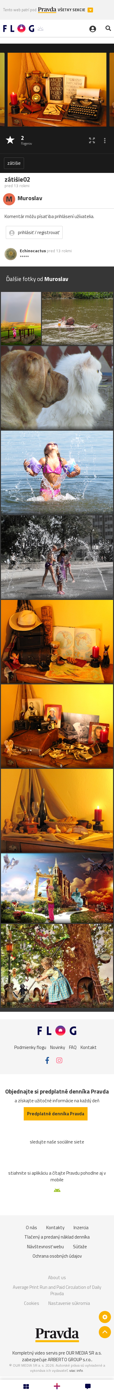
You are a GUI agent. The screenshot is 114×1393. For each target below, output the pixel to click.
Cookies (31, 1303)
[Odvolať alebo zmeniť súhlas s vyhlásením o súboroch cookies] (105, 1317)
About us (57, 1277)
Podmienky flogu (30, 1047)
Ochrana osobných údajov (57, 1256)
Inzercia (81, 1227)
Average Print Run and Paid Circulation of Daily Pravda (57, 1290)
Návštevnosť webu (45, 1246)
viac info (76, 1370)
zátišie (14, 163)
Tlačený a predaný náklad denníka (57, 1237)
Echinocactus (33, 251)
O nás (31, 1227)
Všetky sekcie (72, 10)
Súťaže (80, 1246)
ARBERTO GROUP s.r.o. (70, 1359)
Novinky (57, 1047)
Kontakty (55, 1227)
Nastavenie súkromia (69, 1303)
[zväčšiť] (92, 140)
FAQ (73, 1047)
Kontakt (89, 1047)
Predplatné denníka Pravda (55, 1113)
